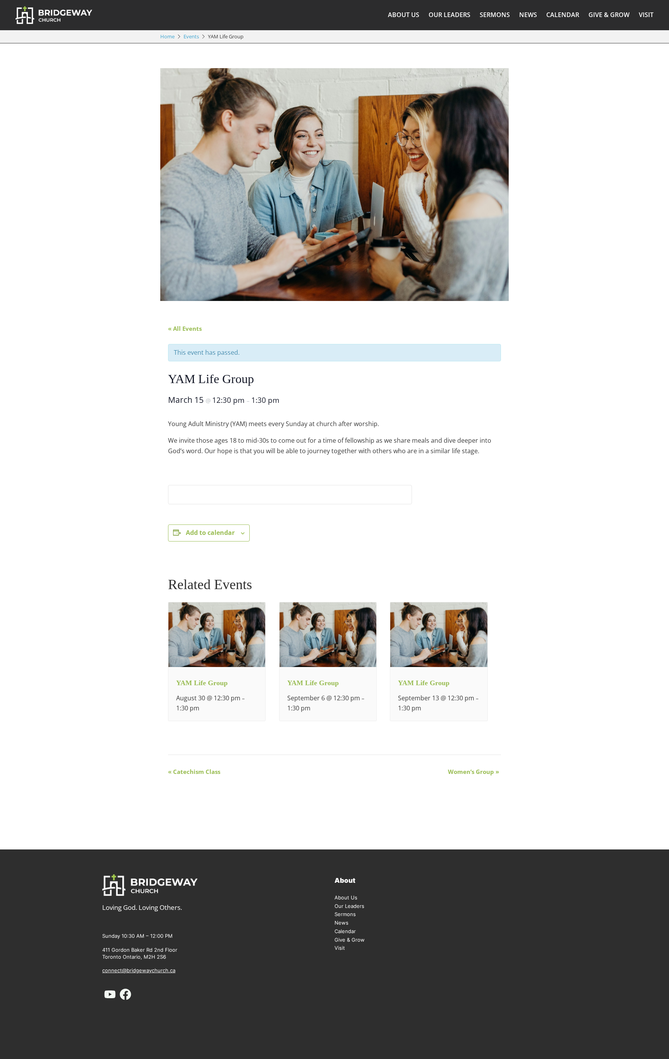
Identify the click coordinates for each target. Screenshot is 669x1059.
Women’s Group (473, 771)
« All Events (185, 328)
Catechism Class (194, 771)
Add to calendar (210, 532)
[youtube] (110, 994)
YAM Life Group (202, 683)
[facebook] (125, 994)
